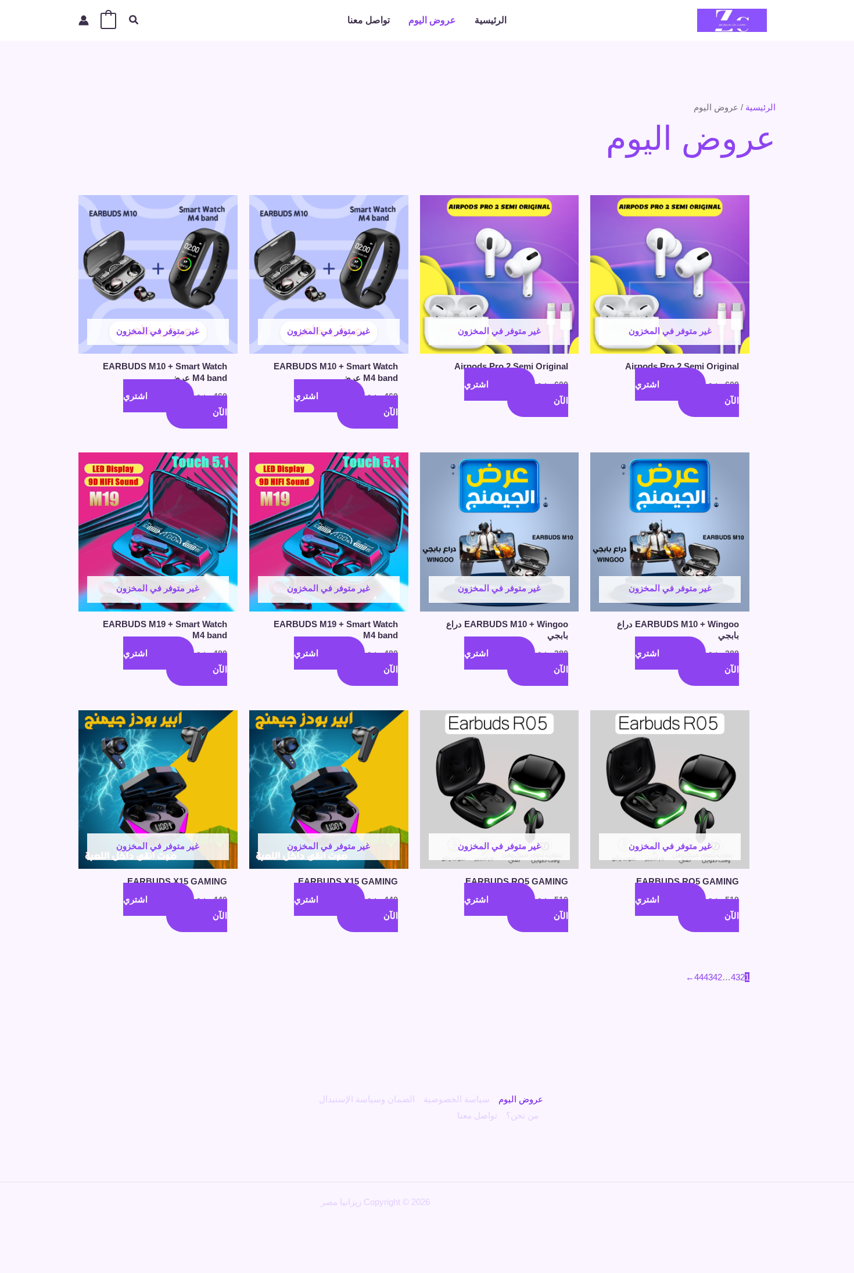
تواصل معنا (368, 20)
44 (699, 977)
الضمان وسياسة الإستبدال (367, 1099)
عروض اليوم (432, 20)
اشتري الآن (687, 392)
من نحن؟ (522, 1115)
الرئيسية (491, 20)
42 (717, 977)
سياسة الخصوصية (457, 1099)
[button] (133, 20)
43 (708, 977)
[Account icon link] (83, 20)
